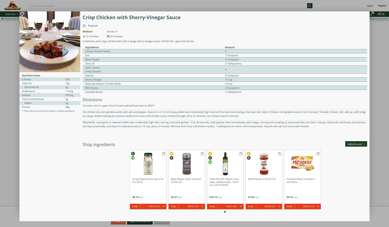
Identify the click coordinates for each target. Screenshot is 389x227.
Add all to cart (355, 144)
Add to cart (154, 206)
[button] (148, 177)
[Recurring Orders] (163, 154)
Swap (135, 206)
